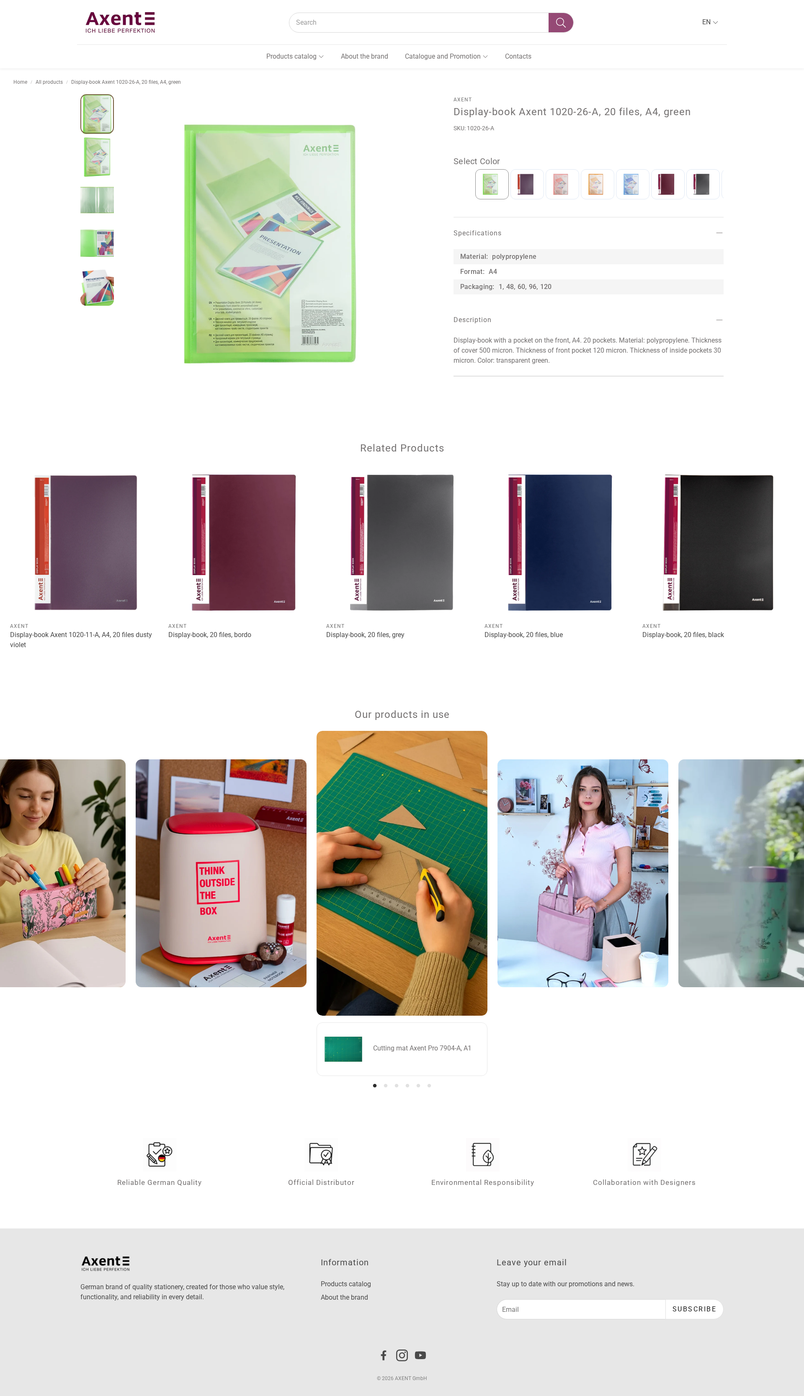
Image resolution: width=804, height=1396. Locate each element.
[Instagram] (402, 1355)
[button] (431, 22)
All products (49, 82)
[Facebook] (383, 1355)
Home (20, 82)
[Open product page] (86, 543)
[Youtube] (420, 1355)
